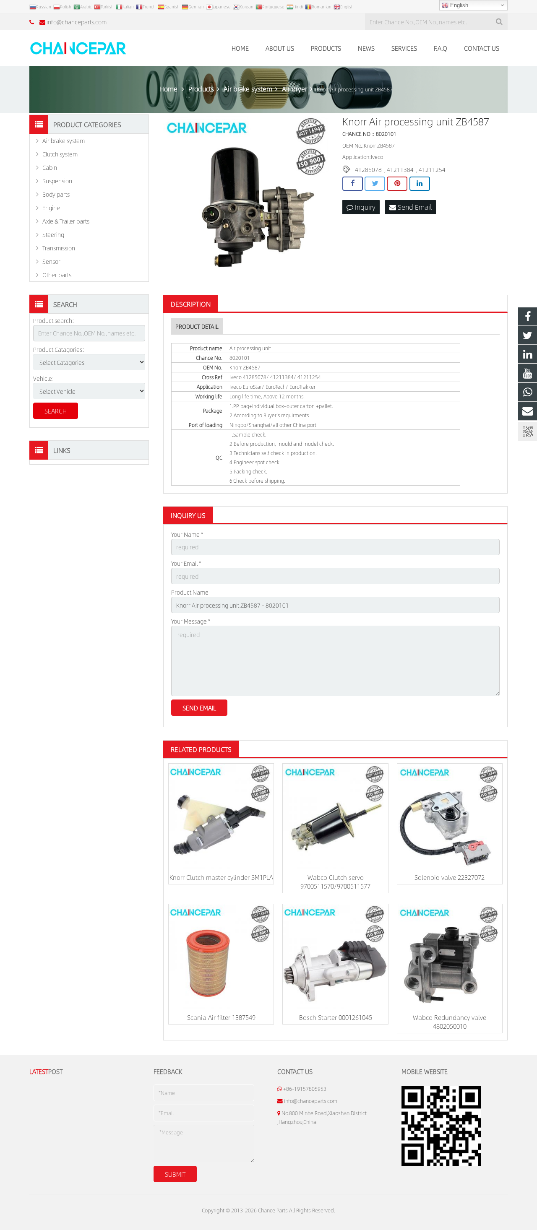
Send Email (414, 207)
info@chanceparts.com (77, 21)
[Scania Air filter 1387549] (221, 957)
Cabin (49, 167)
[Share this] (352, 184)
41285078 (368, 169)
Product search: (53, 320)
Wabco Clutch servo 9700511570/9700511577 (335, 881)
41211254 (432, 169)
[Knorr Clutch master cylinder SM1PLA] (221, 816)
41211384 (400, 169)
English (458, 5)
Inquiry (364, 207)
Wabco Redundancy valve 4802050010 (449, 1021)
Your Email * (186, 563)
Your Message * (190, 621)
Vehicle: (43, 378)
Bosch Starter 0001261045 (335, 1017)
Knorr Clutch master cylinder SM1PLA (221, 877)
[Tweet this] (375, 184)
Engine (51, 207)
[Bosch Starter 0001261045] (335, 957)
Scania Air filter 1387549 (221, 1017)
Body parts (56, 194)
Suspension (57, 180)
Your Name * (187, 534)
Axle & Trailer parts (65, 221)
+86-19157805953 (304, 1088)
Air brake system (63, 140)
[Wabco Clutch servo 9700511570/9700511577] (335, 816)
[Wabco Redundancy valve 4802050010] (450, 957)
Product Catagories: (58, 349)
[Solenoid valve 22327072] (450, 816)
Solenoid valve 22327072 (449, 877)
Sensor (51, 261)
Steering (53, 234)
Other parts (56, 274)
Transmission (58, 247)
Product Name (190, 592)
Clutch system (60, 154)
